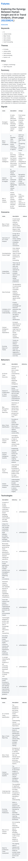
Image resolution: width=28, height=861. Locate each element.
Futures (5, 3)
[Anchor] (10, 28)
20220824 (7, 20)
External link (4, 24)
